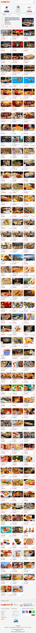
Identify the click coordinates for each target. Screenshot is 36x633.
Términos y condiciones (2, 613)
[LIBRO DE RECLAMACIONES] (16, 621)
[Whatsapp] (33, 612)
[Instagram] (27, 612)
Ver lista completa (29, 11)
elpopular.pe (18, 627)
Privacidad (2, 614)
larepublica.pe (6, 627)
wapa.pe (26, 627)
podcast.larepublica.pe (13, 627)
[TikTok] (30, 612)
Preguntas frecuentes (4, 617)
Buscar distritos (18, 11)
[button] (16, 27)
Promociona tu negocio (3, 619)
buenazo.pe (29, 627)
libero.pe (22, 627)
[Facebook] (23, 612)
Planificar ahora (7, 11)
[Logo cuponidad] (5, 2)
